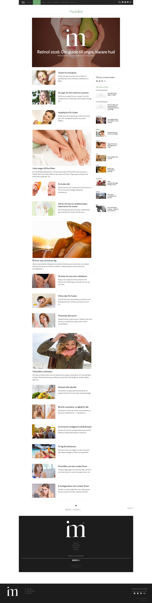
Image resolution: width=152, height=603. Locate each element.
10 (74, 509)
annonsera (76, 545)
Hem (23, 2)
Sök (119, 2)
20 (76, 509)
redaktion (76, 547)
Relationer (65, 2)
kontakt (76, 549)
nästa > (130, 508)
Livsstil (29, 2)
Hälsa (44, 2)
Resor (50, 2)
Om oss (73, 2)
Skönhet (37, 2)
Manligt (56, 2)
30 (78, 509)
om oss (75, 543)
